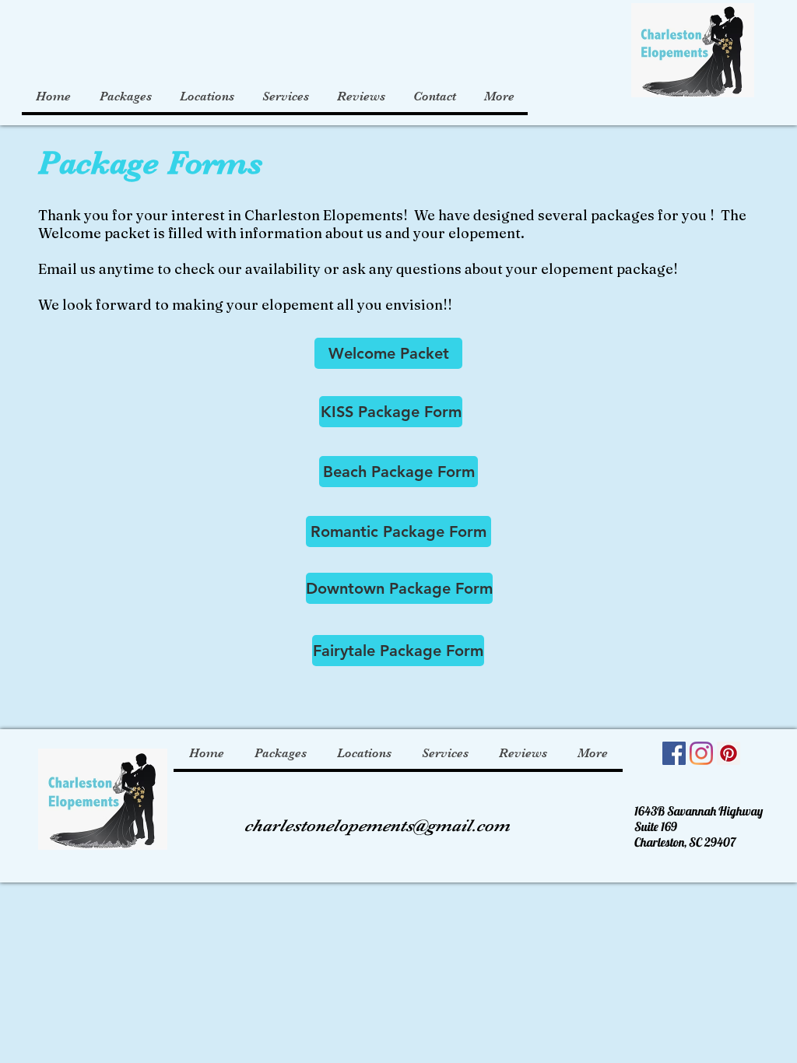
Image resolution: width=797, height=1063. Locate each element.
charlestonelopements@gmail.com (377, 825)
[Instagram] (701, 753)
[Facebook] (674, 753)
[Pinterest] (728, 753)
